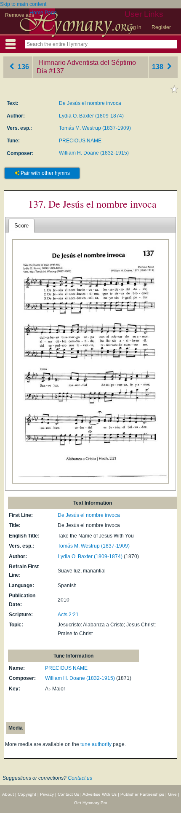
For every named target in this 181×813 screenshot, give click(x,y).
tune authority (96, 744)
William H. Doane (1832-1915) (94, 153)
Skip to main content (23, 4)
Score (21, 225)
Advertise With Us (100, 794)
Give (172, 794)
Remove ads (19, 15)
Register (161, 27)
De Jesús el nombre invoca (90, 103)
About (8, 794)
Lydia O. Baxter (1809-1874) (91, 116)
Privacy (47, 794)
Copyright (27, 794)
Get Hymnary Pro (90, 802)
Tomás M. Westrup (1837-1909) (95, 128)
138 (158, 66)
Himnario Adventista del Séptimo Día (86, 67)
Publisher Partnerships (142, 794)
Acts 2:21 (68, 615)
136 (22, 66)
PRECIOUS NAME (80, 141)
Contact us (80, 778)
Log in (134, 27)
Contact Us (68, 794)
